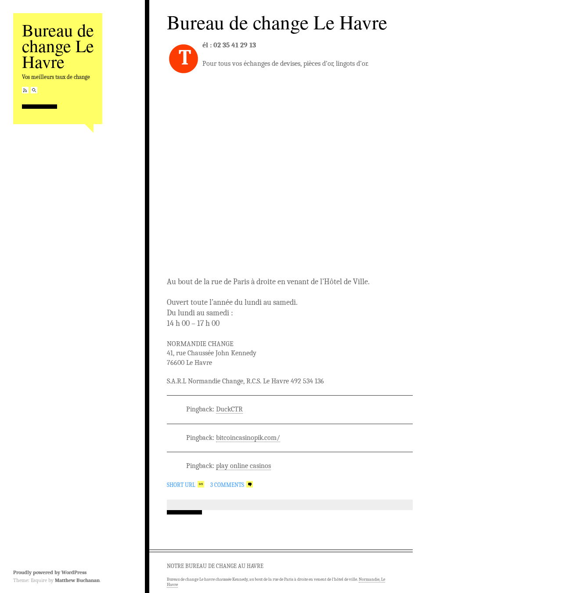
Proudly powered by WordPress (49, 572)
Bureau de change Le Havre (58, 45)
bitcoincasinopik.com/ (248, 438)
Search (34, 90)
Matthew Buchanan (77, 580)
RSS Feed (25, 90)
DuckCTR (229, 409)
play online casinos (243, 466)
